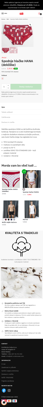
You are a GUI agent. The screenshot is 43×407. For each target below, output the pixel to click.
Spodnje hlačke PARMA (31, 192)
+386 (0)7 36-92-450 (15, 354)
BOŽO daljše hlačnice (9, 222)
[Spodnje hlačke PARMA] (32, 179)
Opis (3, 107)
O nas (3, 364)
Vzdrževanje (6, 117)
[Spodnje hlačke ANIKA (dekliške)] (11, 179)
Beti (8, 19)
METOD (25, 219)
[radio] (24, 189)
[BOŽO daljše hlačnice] (11, 209)
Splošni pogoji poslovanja (10, 371)
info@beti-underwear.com (15, 356)
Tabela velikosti (7, 112)
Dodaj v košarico (26, 87)
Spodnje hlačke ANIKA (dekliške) (10, 190)
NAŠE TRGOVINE (7, 377)
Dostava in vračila (8, 122)
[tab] (22, 107)
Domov (3, 19)
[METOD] (32, 209)
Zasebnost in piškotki (9, 367)
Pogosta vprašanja (8, 381)
